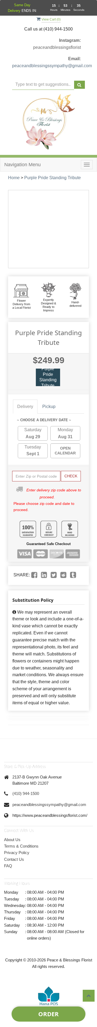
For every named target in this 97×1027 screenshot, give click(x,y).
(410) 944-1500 (25, 793)
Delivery (25, 406)
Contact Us (14, 859)
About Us (12, 839)
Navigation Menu (22, 164)
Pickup (49, 406)
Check (70, 476)
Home (14, 177)
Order (48, 1014)
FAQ (8, 865)
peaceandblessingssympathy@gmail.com (52, 65)
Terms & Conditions (21, 846)
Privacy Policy (16, 852)
